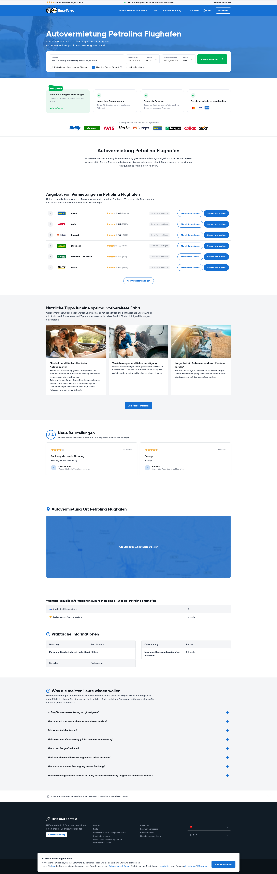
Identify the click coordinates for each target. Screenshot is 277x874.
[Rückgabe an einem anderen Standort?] (51, 67)
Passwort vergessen (149, 829)
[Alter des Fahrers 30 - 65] (93, 67)
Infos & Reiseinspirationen (132, 10)
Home (53, 796)
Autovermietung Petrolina (96, 796)
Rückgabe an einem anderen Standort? (71, 67)
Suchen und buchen (216, 213)
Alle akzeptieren (223, 864)
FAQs (95, 829)
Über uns (97, 825)
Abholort (55, 57)
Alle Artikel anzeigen (138, 405)
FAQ (156, 10)
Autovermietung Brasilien (70, 796)
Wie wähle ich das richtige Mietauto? (109, 832)
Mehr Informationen (190, 213)
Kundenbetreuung (172, 10)
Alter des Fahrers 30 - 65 (107, 67)
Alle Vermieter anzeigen (138, 280)
